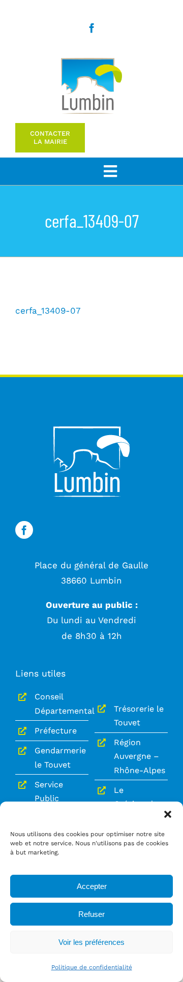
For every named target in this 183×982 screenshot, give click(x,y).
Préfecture (56, 730)
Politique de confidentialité (91, 967)
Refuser (91, 914)
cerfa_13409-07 (48, 310)
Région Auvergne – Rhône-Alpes (139, 756)
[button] (168, 814)
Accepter (92, 886)
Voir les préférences (91, 942)
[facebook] (92, 28)
